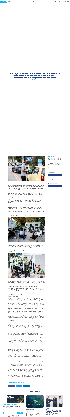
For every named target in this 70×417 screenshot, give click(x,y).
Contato (60, 1)
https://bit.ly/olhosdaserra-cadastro (31, 215)
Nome (49, 167)
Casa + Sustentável (18, 1)
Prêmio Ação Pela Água (37, 1)
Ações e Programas (27, 1)
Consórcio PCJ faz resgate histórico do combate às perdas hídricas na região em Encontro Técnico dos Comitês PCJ (54, 411)
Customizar (6, 412)
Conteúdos (54, 1)
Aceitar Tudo (20, 412)
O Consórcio (10, 1)
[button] (68, 1)
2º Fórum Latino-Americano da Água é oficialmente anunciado (34, 411)
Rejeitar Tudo (13, 412)
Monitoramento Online (47, 1)
